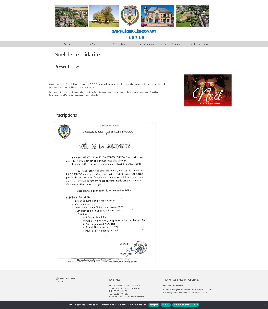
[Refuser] (264, 304)
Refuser (165, 305)
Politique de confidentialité (186, 305)
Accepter (154, 305)
